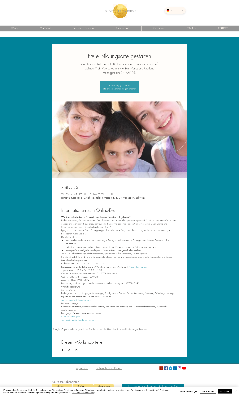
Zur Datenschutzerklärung (83, 392)
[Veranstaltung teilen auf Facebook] (62, 350)
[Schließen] (235, 391)
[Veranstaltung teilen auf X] (69, 350)
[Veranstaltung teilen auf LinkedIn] (76, 350)
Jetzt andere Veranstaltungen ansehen (119, 88)
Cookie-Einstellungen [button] (188, 391)
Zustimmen (225, 391)
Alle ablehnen (208, 391)
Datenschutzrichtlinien (109, 368)
